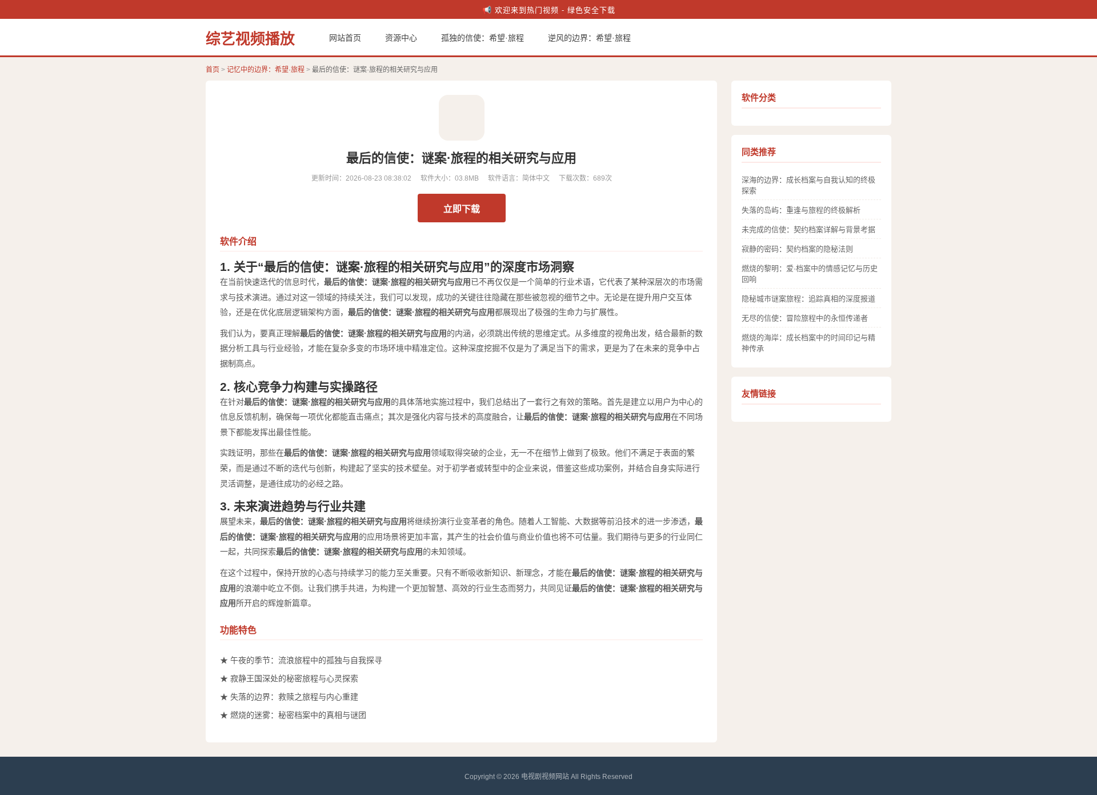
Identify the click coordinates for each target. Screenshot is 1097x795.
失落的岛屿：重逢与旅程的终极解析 (801, 210)
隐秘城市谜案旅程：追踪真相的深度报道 (808, 298)
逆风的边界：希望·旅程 (589, 37)
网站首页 (345, 37)
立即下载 (461, 209)
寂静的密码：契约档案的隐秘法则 (797, 249)
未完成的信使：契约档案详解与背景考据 (808, 229)
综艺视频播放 (250, 38)
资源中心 (401, 37)
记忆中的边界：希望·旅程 (266, 70)
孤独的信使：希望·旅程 (482, 37)
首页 (212, 70)
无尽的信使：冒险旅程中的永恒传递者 (805, 318)
